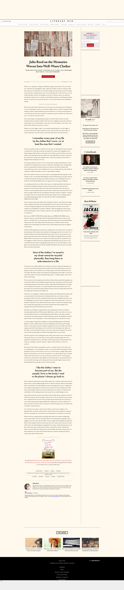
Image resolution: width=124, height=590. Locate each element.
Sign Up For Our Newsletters (62, 572)
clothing (52, 470)
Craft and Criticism (22, 24)
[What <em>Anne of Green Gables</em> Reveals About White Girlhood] (52, 546)
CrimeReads (98, 24)
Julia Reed (27, 81)
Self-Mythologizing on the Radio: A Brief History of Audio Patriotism (90, 550)
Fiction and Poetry (33, 24)
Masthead (62, 567)
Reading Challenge (81, 24)
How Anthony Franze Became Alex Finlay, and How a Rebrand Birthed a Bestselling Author (90, 168)
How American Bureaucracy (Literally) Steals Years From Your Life (71, 550)
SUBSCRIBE (90, 45)
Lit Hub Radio (64, 24)
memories (47, 476)
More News (90, 141)
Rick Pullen (90, 172)
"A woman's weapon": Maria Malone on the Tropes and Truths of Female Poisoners (90, 179)
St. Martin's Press (60, 476)
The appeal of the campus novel (90, 125)
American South (39, 470)
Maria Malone (91, 183)
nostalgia (53, 476)
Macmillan (41, 476)
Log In (104, 24)
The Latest (62, 533)
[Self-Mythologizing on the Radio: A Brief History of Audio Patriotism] (90, 546)
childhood (46, 470)
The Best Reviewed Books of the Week (91, 232)
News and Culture (44, 24)
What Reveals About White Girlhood (52, 550)
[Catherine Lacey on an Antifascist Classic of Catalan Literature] (33, 546)
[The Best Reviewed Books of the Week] (91, 217)
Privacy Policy (62, 579)
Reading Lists (72, 24)
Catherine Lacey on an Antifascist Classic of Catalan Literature (34, 550)
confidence (58, 470)
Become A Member (55, 24)
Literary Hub (62, 21)
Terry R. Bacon (91, 192)
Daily (90, 120)
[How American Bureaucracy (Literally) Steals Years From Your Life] (71, 546)
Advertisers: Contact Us (62, 577)
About (62, 569)
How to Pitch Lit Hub (62, 574)
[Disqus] (48, 507)
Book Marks (90, 24)
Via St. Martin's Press (48, 76)
